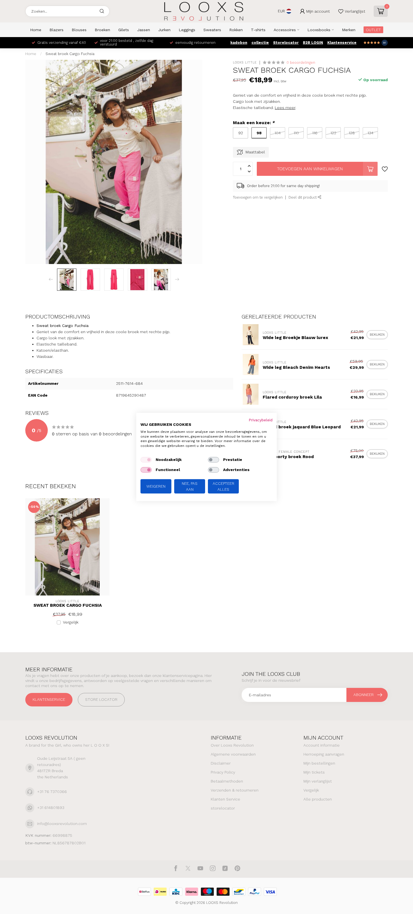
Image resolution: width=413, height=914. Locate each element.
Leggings (187, 30)
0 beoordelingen (301, 62)
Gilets (123, 30)
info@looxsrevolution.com (62, 823)
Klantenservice (342, 42)
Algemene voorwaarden (233, 754)
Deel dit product (303, 197)
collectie (260, 42)
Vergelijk (70, 622)
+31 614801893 (50, 807)
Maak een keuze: (253, 122)
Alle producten (317, 799)
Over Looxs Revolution (232, 745)
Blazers (56, 30)
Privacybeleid (261, 420)
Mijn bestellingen (319, 763)
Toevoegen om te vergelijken (258, 197)
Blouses (79, 30)
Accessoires (285, 30)
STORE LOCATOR (101, 699)
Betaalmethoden (227, 781)
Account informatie (321, 745)
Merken (348, 30)
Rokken (236, 30)
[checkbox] (146, 460)
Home (35, 30)
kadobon (238, 42)
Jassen (143, 30)
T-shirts (258, 30)
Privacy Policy (223, 772)
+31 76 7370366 (52, 791)
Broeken (102, 30)
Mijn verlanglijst (317, 781)
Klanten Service (225, 799)
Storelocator (286, 42)
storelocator (223, 808)
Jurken (164, 30)
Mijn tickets (314, 772)
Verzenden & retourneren (234, 790)
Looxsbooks (318, 30)
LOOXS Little (245, 62)
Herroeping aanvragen (323, 754)
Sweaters (212, 30)
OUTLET (373, 30)
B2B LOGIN (313, 42)
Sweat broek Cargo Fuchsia (70, 54)
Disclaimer (221, 763)
